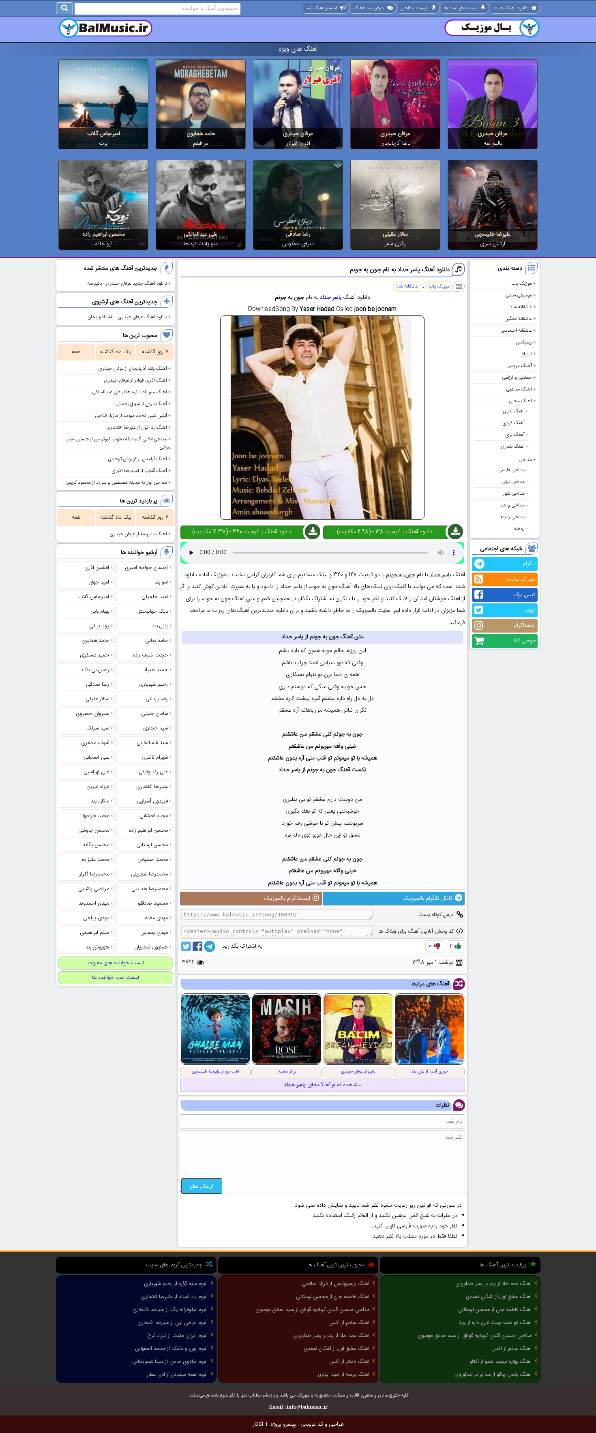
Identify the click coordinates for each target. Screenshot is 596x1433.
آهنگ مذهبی (519, 389)
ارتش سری (492, 244)
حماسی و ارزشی (517, 377)
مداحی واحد (512, 505)
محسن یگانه (96, 845)
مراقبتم (200, 143)
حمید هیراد (156, 669)
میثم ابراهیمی (94, 932)
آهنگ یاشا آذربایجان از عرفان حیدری (132, 369)
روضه (519, 529)
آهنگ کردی (513, 423)
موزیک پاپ (521, 283)
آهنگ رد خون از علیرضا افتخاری (136, 427)
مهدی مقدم (156, 918)
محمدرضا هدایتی (149, 888)
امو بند (161, 582)
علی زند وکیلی (153, 772)
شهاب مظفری (95, 742)
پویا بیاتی (99, 626)
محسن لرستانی (152, 845)
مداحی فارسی (511, 470)
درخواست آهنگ (368, 8)
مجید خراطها (96, 815)
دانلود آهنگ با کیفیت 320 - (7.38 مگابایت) (242, 532)
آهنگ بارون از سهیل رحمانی (141, 404)
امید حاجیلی (154, 596)
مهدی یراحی (96, 918)
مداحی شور (514, 493)
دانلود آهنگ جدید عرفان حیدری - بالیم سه (127, 283)
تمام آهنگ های (312, 1085)
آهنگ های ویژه (298, 49)
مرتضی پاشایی (93, 888)
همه (76, 352)
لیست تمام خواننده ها (115, 977)
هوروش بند (97, 947)
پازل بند (160, 626)
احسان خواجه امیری (146, 567)
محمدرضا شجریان (149, 874)
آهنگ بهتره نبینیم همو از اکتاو (501, 1361)
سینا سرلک (97, 728)
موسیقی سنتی (518, 295)
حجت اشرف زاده (150, 655)
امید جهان (98, 582)
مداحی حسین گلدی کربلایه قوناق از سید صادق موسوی (475, 1335)
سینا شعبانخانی (152, 742)
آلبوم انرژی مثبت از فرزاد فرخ (177, 1335)
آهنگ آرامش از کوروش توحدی (137, 459)
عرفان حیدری (493, 134)
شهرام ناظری (154, 757)
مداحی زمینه (512, 517)
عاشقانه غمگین (518, 319)
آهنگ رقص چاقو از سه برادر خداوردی (493, 1374)
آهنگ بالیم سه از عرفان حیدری (138, 534)
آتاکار (258, 1424)
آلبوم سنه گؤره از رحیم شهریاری (176, 1283)
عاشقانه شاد (521, 307)
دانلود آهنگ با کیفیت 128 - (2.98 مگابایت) (385, 532)
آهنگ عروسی (519, 366)
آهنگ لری (515, 435)
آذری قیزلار (298, 143)
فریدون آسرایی (152, 801)
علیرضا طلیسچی (492, 234)
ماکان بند (100, 801)
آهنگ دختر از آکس (349, 1361)
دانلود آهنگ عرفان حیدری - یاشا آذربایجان (127, 317)
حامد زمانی (156, 640)
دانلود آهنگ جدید (510, 8)
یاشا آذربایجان (395, 143)
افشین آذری (96, 567)
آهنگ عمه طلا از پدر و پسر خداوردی (493, 1283)
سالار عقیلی (395, 234)
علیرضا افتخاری (152, 786)
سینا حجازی (155, 728)
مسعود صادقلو (153, 903)
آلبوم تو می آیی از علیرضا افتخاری (172, 1322)
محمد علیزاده (95, 859)
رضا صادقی (298, 234)
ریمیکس (524, 342)
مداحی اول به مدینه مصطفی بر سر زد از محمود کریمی (116, 482)
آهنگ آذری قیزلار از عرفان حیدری (135, 380)
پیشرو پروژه (283, 1424)
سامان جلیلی (154, 713)
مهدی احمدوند (94, 903)
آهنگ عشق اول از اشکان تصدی (499, 1296)
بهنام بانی (99, 611)
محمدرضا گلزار (94, 874)
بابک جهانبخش (152, 611)
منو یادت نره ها (201, 244)
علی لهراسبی (96, 772)
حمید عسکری (94, 655)
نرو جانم (103, 244)
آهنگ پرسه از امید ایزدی (343, 1374)
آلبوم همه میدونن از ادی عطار (177, 1374)
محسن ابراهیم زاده (103, 234)
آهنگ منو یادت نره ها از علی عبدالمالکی (129, 392)
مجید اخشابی (153, 815)
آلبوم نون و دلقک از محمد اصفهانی (171, 1348)
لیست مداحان (413, 8)
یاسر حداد (331, 297)
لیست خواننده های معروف (116, 963)
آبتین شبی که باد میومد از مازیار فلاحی (131, 416)
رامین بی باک (95, 669)
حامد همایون (201, 134)
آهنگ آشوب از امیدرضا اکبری (139, 471)
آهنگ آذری (514, 411)
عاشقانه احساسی (516, 330)
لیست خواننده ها (460, 8)
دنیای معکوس (298, 244)
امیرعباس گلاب (103, 134)
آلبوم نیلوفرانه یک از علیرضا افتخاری (170, 1309)
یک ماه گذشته (115, 352)
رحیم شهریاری (153, 684)
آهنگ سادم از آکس (511, 1348)
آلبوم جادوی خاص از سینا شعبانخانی (170, 1361)
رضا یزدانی (157, 699)
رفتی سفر (395, 244)
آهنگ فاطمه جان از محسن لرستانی (495, 1309)
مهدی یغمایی (154, 932)
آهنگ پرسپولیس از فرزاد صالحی (335, 1283)
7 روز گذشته (155, 352)
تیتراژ (527, 354)
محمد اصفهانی (152, 859)
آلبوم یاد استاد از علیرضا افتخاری (174, 1296)
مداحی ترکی (513, 482)
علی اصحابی (96, 757)
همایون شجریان (151, 947)
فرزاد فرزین (98, 786)
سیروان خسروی (92, 713)
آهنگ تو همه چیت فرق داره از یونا (495, 1322)
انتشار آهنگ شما (321, 8)
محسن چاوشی (93, 830)
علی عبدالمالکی (201, 234)
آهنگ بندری (513, 446)
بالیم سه (493, 143)
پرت (103, 143)
